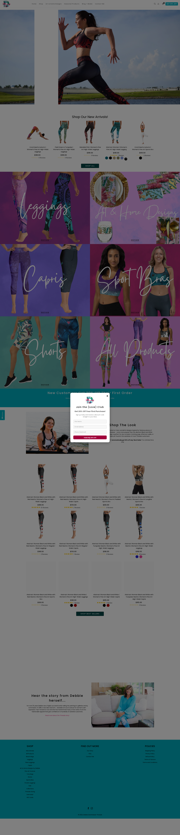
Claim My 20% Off (90, 438)
